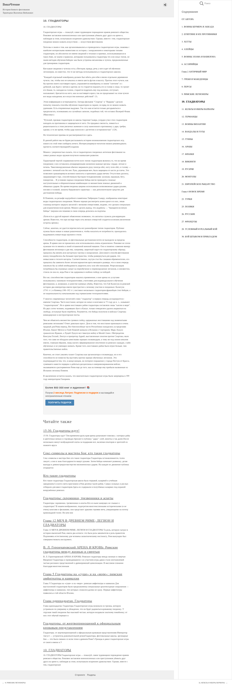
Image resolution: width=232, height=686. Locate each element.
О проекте (80, 675)
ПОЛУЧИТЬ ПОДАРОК (59, 402)
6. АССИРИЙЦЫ (190, 64)
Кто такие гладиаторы (59, 475)
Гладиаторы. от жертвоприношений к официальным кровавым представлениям (82, 625)
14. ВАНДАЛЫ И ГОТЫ (193, 131)
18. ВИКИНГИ (189, 161)
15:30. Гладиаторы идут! (61, 430)
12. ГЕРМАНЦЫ (189, 116)
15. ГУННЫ (187, 139)
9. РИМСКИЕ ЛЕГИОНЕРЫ (195, 94)
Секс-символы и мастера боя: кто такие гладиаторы (81, 453)
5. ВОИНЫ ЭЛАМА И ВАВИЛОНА (199, 56)
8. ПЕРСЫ (186, 86)
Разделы (91, 675)
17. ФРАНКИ (188, 154)
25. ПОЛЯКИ (188, 206)
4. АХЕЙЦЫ (188, 49)
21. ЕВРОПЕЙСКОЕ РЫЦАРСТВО (198, 184)
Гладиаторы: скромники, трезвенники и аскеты (78, 498)
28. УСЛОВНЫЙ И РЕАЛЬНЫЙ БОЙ (199, 229)
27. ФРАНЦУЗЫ (189, 221)
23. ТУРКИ (187, 199)
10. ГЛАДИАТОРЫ (57, 650)
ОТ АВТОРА (188, 19)
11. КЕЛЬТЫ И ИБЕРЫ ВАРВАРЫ (198, 109)
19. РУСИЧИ (188, 169)
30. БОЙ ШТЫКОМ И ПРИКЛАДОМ (199, 236)
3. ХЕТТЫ (186, 41)
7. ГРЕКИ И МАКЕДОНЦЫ (195, 79)
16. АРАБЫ (187, 146)
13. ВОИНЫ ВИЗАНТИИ (194, 124)
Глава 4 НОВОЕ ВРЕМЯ (193, 191)
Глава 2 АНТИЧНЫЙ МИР (194, 71)
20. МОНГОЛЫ (189, 176)
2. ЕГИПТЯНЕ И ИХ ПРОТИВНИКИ (199, 34)
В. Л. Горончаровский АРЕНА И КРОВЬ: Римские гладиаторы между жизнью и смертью (80, 549)
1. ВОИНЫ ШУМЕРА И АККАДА (198, 26)
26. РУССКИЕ (188, 214)
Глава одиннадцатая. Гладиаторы (67, 601)
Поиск (204, 3)
